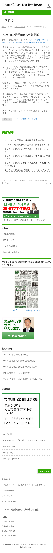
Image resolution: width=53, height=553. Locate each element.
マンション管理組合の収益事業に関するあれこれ (27, 144)
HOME (4, 517)
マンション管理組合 (16, 42)
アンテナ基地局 (35, 40)
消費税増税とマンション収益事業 (16, 373)
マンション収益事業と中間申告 (15, 355)
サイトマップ (8, 453)
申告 (26, 42)
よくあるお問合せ (10, 246)
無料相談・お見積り (11, 252)
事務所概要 (7, 434)
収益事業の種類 (9, 234)
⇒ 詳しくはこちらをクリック (26, 310)
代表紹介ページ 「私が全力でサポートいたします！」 (25, 440)
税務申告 (32, 42)
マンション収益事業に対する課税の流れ (19, 361)
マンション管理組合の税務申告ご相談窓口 (30, 544)
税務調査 (39, 42)
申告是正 (33, 119)
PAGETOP (44, 471)
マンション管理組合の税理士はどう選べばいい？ (27, 170)
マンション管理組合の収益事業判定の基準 (24, 140)
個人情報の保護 (9, 446)
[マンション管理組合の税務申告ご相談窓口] (22, 5)
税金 (45, 42)
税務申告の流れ (9, 240)
